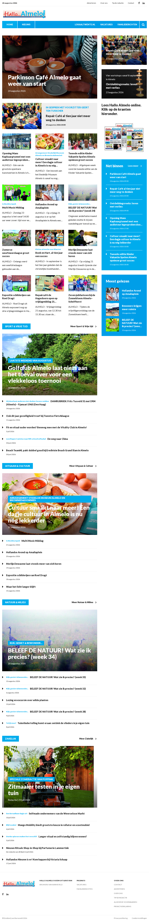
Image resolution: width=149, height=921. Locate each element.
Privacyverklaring (122, 906)
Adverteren (91, 3)
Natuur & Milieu (15, 602)
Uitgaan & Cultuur (17, 465)
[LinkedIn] (144, 3)
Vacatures (106, 24)
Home (10, 24)
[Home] (24, 13)
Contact (131, 3)
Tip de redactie (118, 3)
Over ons (104, 3)
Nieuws (26, 24)
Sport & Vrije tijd (16, 326)
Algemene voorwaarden (125, 902)
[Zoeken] (143, 24)
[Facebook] (139, 3)
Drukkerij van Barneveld (50, 884)
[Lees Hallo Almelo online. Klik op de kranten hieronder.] (124, 137)
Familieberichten (127, 24)
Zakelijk (10, 738)
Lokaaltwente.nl (85, 24)
